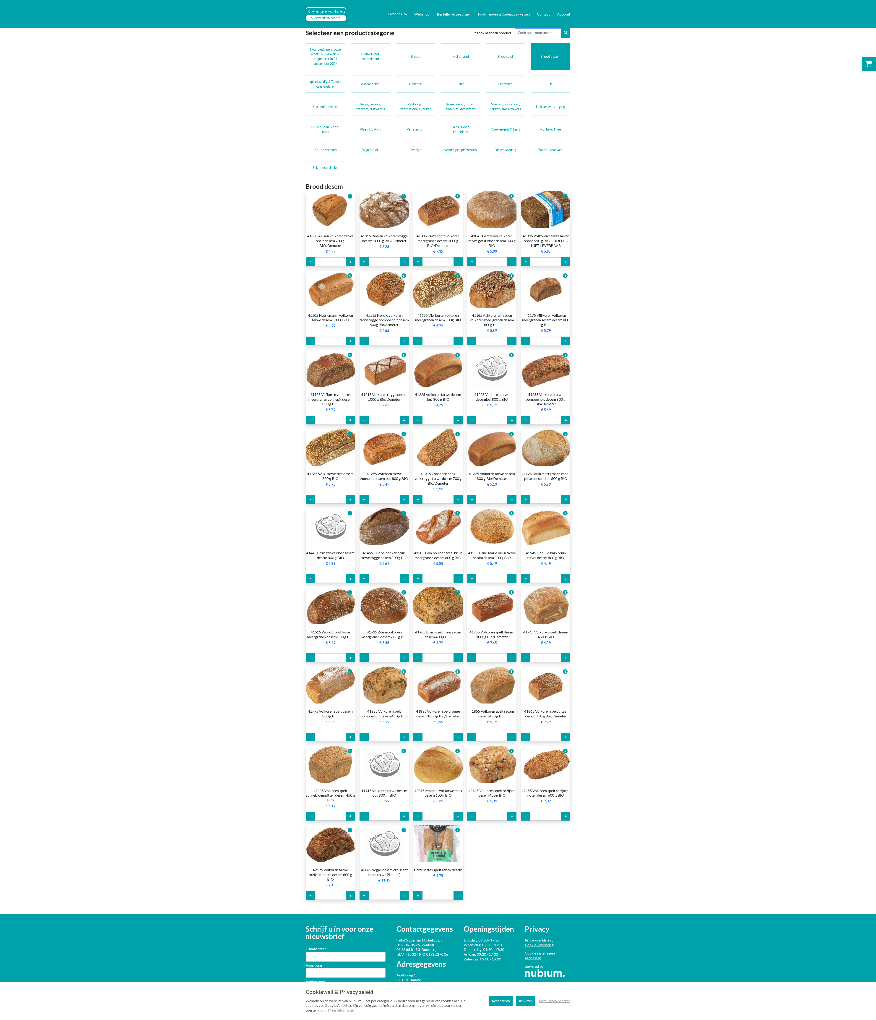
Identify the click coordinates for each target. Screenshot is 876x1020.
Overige (415, 150)
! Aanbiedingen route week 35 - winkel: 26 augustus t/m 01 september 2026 (325, 56)
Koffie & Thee (550, 129)
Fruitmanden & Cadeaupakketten (504, 14)
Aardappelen (370, 84)
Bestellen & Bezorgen (454, 14)
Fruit (460, 84)
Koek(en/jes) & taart (505, 129)
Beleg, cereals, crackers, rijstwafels (370, 106)
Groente (415, 84)
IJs (550, 84)
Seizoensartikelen (326, 168)
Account (563, 14)
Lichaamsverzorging (550, 107)
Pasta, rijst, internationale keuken (415, 106)
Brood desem (550, 56)
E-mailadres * (316, 949)
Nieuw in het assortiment (370, 56)
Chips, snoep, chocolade (460, 129)
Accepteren (501, 1001)
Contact (543, 14)
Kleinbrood (460, 56)
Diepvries (505, 84)
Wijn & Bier (370, 150)
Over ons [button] (395, 14)
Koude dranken (325, 150)
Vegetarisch (415, 129)
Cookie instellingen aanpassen (540, 955)
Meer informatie (341, 1010)
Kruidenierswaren (325, 107)
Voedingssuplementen (460, 150)
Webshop (422, 14)
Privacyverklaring (539, 940)
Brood (415, 56)
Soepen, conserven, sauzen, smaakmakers (505, 106)
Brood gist (505, 56)
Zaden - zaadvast (550, 150)
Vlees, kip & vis (370, 129)
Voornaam (314, 965)
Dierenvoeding (505, 150)
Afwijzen (526, 1001)
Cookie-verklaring (539, 945)
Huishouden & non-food (325, 129)
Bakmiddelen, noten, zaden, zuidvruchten (460, 106)
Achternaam (315, 981)
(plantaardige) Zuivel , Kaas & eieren (325, 84)
